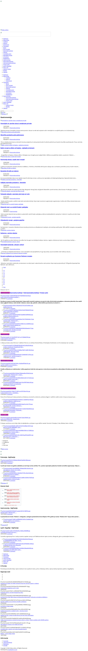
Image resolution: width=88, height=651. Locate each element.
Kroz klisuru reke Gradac (7, 606)
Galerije (5, 108)
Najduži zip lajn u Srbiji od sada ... (11, 479)
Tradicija (8, 78)
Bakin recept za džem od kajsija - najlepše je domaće (17, 148)
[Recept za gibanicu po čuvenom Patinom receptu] (14, 253)
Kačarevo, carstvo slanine (9, 233)
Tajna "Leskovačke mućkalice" (10, 311)
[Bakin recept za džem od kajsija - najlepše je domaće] (15, 145)
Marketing (6, 644)
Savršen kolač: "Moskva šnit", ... (11, 320)
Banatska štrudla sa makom (10, 171)
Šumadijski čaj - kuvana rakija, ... (11, 432)
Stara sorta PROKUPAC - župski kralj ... (10, 419)
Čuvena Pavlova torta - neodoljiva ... (10, 393)
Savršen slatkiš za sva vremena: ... (9, 365)
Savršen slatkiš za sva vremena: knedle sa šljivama (13, 601)
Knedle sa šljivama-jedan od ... (11, 316)
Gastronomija (6, 96)
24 (4, 282)
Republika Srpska (10, 91)
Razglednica (9, 94)
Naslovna (5, 75)
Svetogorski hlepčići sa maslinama (12, 384)
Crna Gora (8, 93)
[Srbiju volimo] (4, 30)
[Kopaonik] (4, 525)
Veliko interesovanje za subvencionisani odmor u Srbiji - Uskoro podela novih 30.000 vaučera (24, 620)
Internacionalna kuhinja (12, 99)
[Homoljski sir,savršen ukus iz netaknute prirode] (13, 120)
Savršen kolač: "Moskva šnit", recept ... (13, 375)
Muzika (8, 106)
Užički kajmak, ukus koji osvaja (11, 351)
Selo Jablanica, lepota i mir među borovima (12, 624)
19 (4, 275)
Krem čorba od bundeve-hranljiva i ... (10, 297)
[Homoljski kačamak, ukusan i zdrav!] (10, 241)
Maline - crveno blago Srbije (8, 633)
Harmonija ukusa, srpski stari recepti (13, 159)
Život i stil (5, 103)
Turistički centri (10, 90)
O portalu (5, 641)
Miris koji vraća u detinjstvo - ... (11, 436)
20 (4, 276)
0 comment (10, 298)
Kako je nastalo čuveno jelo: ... (11, 379)
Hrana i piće (9, 100)
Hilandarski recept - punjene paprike (12, 220)
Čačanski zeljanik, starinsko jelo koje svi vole (15, 194)
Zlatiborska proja (7, 307)
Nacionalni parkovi (11, 87)
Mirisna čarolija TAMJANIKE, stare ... (12, 427)
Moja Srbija (6, 76)
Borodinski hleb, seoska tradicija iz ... (12, 405)
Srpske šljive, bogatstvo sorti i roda (10, 588)
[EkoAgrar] (4, 114)
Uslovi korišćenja (7, 642)
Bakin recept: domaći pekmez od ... (12, 325)
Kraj (4, 287)
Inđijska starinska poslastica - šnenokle (13, 182)
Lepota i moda (9, 105)
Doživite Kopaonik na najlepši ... (11, 474)
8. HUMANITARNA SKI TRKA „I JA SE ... (12, 540)
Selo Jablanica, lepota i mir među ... (12, 470)
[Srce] (3, 112)
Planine (8, 88)
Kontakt (5, 645)
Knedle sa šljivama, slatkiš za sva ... (12, 401)
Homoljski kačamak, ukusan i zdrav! (12, 245)
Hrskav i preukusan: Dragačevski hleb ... (13, 347)
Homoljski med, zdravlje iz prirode (12, 330)
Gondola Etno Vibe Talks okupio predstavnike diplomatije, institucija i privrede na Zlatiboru (24, 597)
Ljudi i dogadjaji (7, 102)
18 (4, 273)
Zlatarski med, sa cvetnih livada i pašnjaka (14, 207)
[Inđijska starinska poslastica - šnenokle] (11, 179)
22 (4, 279)
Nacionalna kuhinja (11, 97)
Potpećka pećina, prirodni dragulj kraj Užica (12, 592)
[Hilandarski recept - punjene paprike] (10, 217)
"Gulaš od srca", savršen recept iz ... (12, 356)
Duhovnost (9, 81)
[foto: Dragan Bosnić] (11, 156)
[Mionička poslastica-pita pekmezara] (10, 132)
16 (4, 270)
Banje (7, 84)
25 (4, 284)
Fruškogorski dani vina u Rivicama (12, 545)
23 (4, 281)
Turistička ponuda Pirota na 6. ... (9, 532)
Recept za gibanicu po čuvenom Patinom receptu (16, 256)
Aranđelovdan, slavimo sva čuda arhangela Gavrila (14, 629)
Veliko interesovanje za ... (7, 461)
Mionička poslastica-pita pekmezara (12, 135)
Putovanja (6, 82)
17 (4, 272)
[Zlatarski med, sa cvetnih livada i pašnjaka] (12, 204)
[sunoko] (8, 168)
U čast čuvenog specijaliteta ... (8, 338)
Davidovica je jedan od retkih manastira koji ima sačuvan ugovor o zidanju (20, 583)
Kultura (8, 79)
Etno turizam (9, 85)
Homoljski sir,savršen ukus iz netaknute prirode (16, 123)
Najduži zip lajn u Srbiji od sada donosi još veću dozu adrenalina (17, 615)
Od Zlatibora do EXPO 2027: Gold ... (12, 550)
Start (4, 267)
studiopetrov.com (12, 649)
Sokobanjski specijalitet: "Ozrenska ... (12, 410)
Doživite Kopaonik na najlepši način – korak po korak (14, 611)
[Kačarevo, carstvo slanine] (8, 230)
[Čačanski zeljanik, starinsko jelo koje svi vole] (12, 191)
